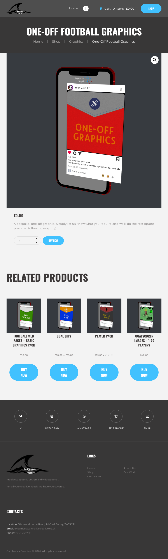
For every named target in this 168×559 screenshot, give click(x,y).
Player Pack (104, 336)
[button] (155, 60)
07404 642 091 (24, 532)
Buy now (53, 240)
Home (38, 41)
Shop (56, 41)
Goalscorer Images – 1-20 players (144, 340)
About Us (129, 468)
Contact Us (94, 476)
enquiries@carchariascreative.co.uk (35, 528)
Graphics (76, 41)
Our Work (130, 472)
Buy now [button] (24, 372)
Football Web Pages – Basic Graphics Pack (24, 340)
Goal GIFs (64, 336)
